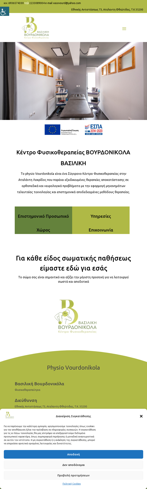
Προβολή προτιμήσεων (73, 475)
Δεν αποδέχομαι (73, 464)
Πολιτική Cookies (72, 484)
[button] (141, 416)
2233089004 (37, 3)
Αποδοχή (73, 454)
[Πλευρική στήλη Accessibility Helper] (4, 11)
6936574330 (16, 3)
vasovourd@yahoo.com (67, 3)
